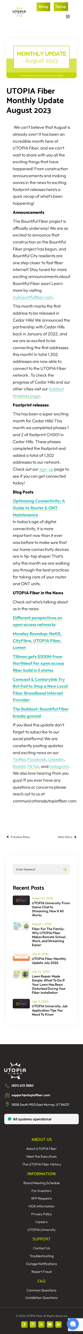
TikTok (33, 766)
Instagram (59, 766)
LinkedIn (56, 759)
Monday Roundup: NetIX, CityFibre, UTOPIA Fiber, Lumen (37, 640)
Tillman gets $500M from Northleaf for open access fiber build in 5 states (38, 663)
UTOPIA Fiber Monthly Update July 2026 (49, 961)
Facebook (36, 759)
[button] (73, 1324)
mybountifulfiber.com (33, 297)
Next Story (65, 837)
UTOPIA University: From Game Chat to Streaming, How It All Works (51, 909)
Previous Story (20, 837)
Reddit (19, 766)
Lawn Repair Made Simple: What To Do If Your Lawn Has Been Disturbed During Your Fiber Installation (49, 984)
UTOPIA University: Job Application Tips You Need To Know (49, 1010)
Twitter (19, 759)
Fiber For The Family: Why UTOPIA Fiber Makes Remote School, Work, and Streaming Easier (49, 937)
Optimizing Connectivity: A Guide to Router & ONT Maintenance (39, 507)
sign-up (46, 469)
